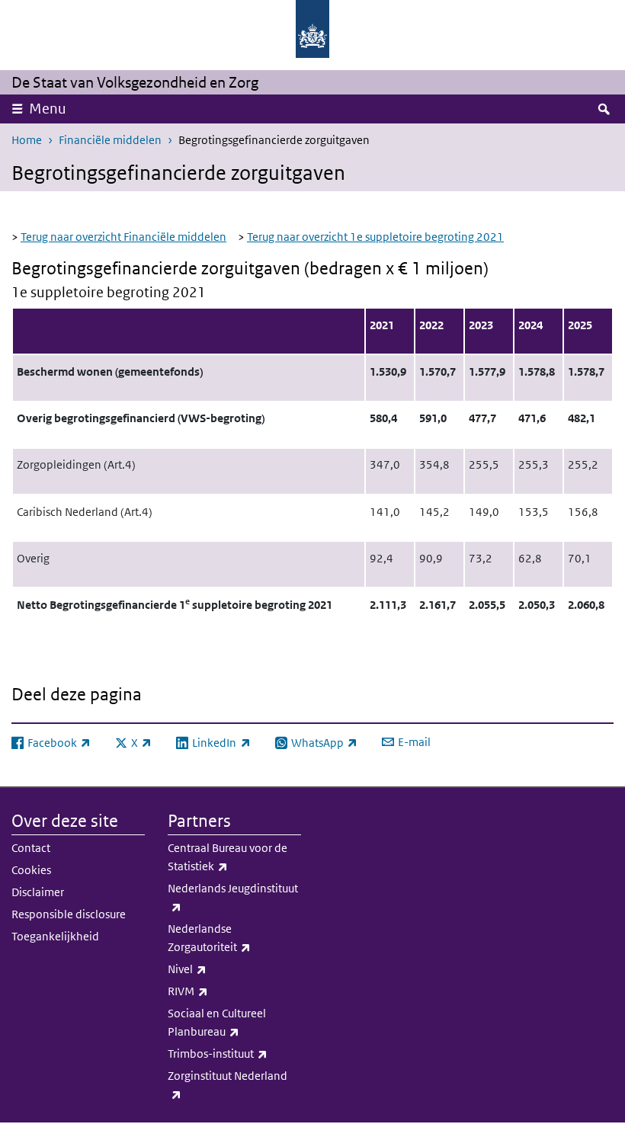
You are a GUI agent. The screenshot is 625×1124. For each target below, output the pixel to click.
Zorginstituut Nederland (227, 1084)
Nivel (221, 968)
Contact (30, 848)
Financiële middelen (110, 140)
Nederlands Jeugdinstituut (233, 897)
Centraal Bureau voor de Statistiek (231, 857)
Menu (47, 108)
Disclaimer (37, 892)
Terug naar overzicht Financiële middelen (123, 236)
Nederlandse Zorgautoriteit (234, 937)
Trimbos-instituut (234, 1053)
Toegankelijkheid (55, 936)
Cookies (31, 870)
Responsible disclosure (68, 914)
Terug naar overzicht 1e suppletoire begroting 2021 (375, 236)
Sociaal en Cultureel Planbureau (234, 1022)
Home (26, 140)
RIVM (221, 990)
